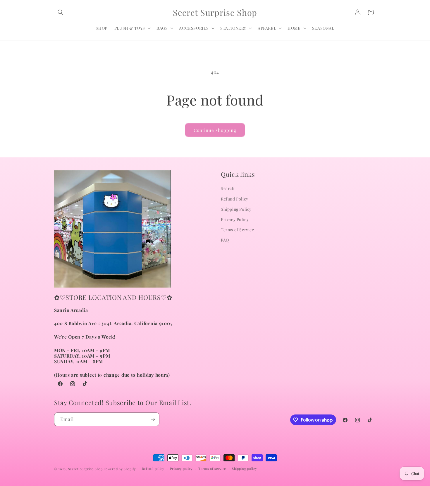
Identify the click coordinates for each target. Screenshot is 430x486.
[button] (60, 12)
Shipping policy (244, 468)
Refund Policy (234, 199)
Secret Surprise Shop (85, 469)
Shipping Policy (236, 209)
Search (228, 188)
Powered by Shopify (120, 469)
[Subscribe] (152, 419)
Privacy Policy (235, 219)
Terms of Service (237, 229)
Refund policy (153, 468)
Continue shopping (215, 130)
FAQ (225, 240)
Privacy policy (181, 468)
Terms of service (212, 468)
